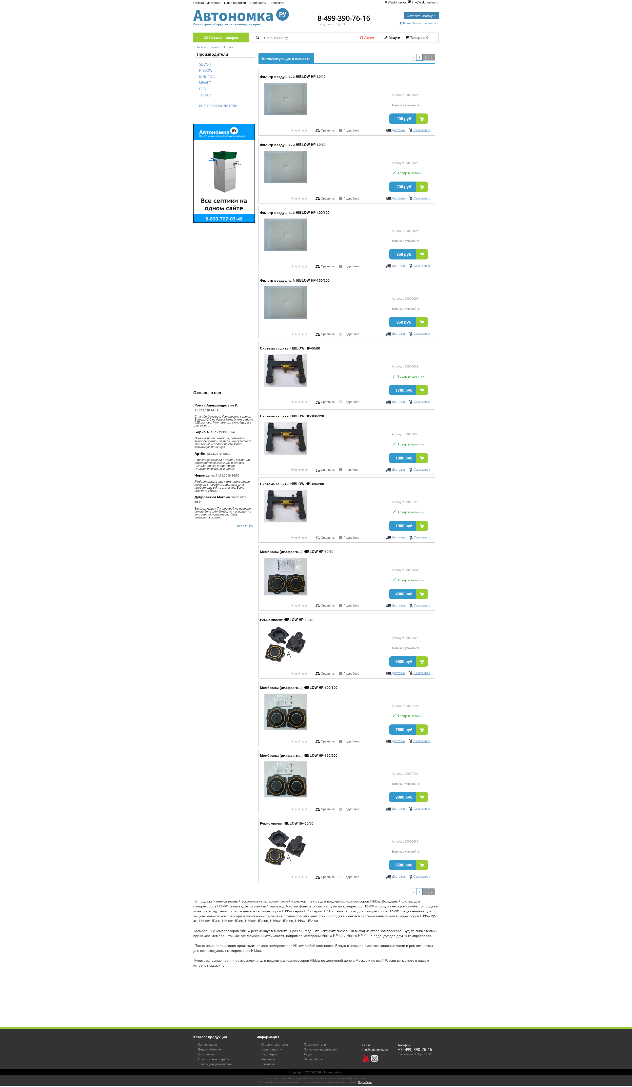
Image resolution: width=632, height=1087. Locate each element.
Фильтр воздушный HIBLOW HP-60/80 (293, 144)
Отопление (206, 1054)
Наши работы (313, 1059)
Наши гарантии (235, 2)
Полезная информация (320, 1049)
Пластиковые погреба (213, 1059)
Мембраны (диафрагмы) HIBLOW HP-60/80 (297, 551)
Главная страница (208, 47)
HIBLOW (205, 70)
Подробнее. (365, 1082)
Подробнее (351, 130)
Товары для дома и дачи (215, 1064)
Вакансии (268, 1064)
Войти (406, 23)
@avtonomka (397, 2)
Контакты (277, 2)
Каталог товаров (223, 37)
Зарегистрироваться (425, 23)
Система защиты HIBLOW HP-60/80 (290, 348)
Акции (368, 37)
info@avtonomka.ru (425, 2)
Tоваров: (418, 37)
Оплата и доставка (206, 2)
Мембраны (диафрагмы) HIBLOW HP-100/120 (298, 687)
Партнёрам (258, 2)
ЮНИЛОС (207, 76)
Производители (315, 1044)
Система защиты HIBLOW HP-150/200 (292, 483)
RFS (202, 88)
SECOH (205, 64)
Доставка (398, 130)
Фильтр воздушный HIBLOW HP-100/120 (295, 212)
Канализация (207, 1044)
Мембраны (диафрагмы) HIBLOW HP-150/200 (298, 755)
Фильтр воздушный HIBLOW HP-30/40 (293, 76)
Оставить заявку (420, 15)
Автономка (239, 15)
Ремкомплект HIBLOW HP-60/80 (287, 823)
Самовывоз (421, 130)
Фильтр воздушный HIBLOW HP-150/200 (295, 280)
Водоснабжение (209, 1049)
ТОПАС (205, 94)
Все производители (218, 105)
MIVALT (205, 82)
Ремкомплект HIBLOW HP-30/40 (287, 619)
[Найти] (257, 37)
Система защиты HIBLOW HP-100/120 (292, 415)
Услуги (394, 37)
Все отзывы (245, 526)
